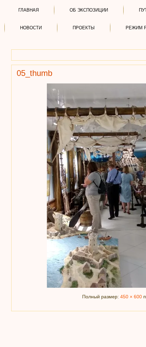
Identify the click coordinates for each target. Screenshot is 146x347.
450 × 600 (131, 296)
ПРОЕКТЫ (84, 27)
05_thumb (34, 73)
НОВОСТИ (31, 27)
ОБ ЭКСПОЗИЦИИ (89, 10)
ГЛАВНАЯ (28, 10)
